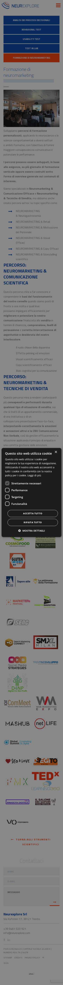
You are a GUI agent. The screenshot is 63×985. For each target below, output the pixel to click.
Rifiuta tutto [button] (33, 522)
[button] (31, 531)
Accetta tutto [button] (32, 513)
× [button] (55, 452)
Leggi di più (34, 475)
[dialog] (31, 492)
